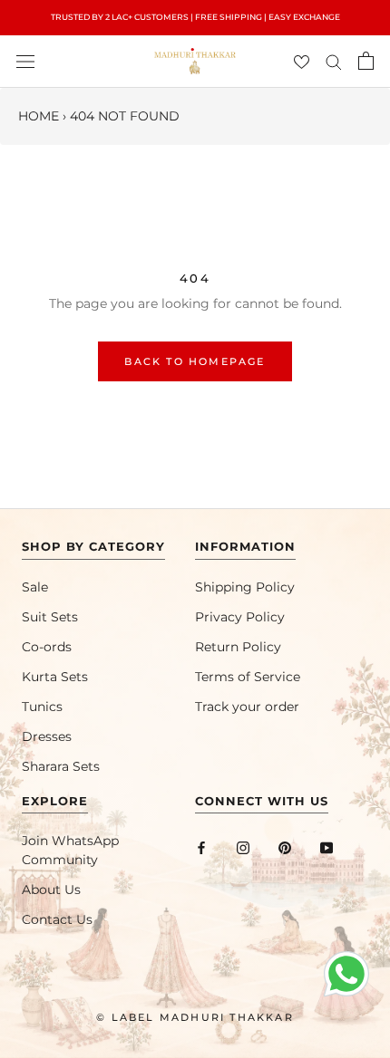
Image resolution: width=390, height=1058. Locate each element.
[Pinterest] (284, 847)
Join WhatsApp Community (70, 850)
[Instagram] (243, 847)
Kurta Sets (55, 676)
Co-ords (47, 647)
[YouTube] (326, 847)
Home (38, 116)
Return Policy (238, 647)
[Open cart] (366, 61)
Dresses (47, 736)
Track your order (247, 706)
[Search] (334, 61)
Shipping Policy (245, 587)
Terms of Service (247, 676)
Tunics (42, 706)
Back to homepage (194, 361)
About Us (51, 889)
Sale (35, 587)
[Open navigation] (25, 61)
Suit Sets (50, 617)
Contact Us (57, 919)
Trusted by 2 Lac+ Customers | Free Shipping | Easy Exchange (195, 17)
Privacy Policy (240, 617)
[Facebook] (201, 847)
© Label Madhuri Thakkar (195, 1017)
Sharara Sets (61, 766)
